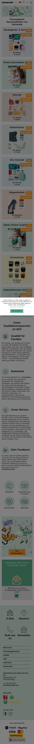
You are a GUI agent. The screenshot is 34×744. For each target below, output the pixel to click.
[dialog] (17, 372)
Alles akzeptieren (17, 311)
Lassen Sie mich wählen (17, 307)
